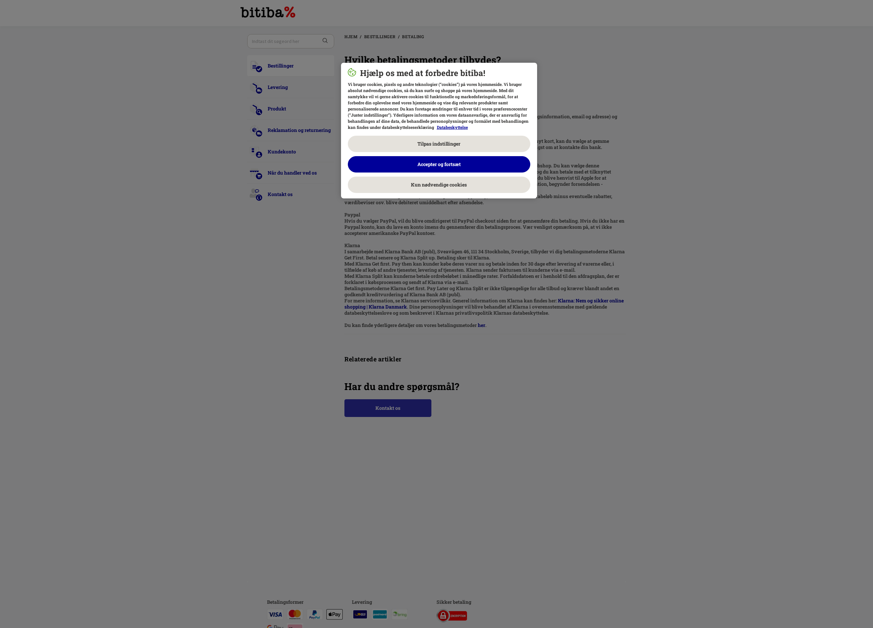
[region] (439, 130)
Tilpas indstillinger (438, 143)
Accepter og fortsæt (439, 164)
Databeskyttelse (452, 127)
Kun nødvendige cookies (439, 184)
